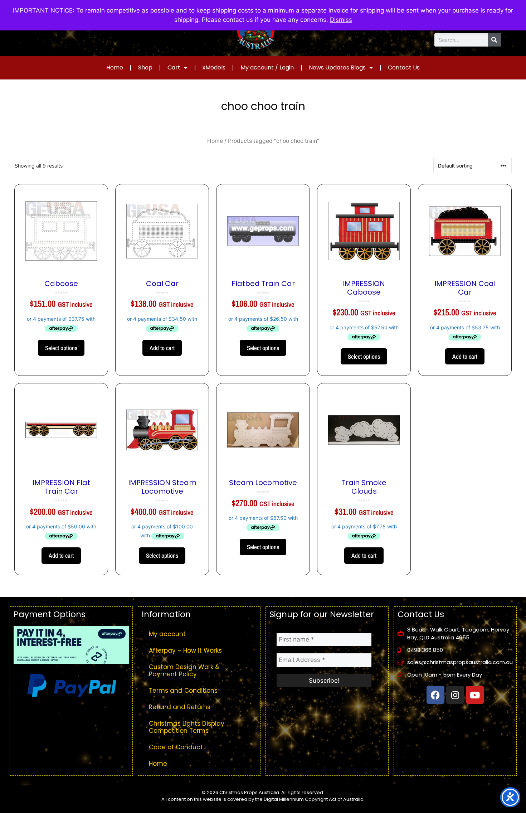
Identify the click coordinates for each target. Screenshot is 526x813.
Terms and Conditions (183, 690)
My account (167, 634)
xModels (214, 67)
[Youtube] (475, 695)
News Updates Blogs (337, 67)
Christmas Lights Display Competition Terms (186, 727)
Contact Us (404, 67)
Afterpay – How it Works (185, 650)
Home (114, 67)
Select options (61, 348)
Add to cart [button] (162, 348)
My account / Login (267, 67)
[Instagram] (455, 695)
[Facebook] (435, 695)
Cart (173, 67)
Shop (145, 67)
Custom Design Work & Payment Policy (184, 670)
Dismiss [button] (341, 19)
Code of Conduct (176, 747)
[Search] (494, 40)
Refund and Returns (179, 707)
